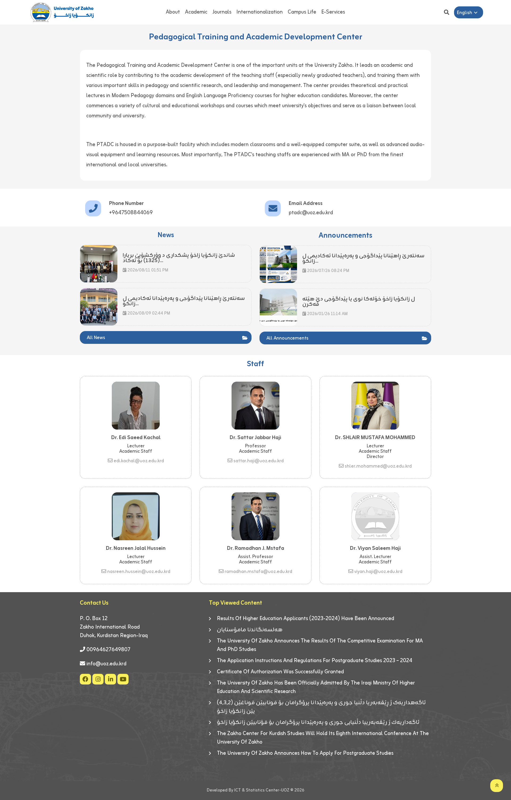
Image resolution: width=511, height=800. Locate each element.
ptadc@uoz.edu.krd (311, 212)
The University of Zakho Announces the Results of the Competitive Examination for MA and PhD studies (320, 645)
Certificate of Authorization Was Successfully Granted (280, 672)
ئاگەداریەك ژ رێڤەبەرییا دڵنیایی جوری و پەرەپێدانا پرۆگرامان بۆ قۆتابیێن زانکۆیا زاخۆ (318, 722)
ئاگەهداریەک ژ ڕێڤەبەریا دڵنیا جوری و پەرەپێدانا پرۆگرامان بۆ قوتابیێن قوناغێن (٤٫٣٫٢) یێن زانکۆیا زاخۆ (321, 707)
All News (96, 338)
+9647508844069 (131, 212)
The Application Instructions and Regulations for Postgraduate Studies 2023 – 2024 (314, 661)
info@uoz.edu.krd (106, 663)
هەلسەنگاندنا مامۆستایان (249, 630)
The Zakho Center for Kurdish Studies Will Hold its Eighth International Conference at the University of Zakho (323, 738)
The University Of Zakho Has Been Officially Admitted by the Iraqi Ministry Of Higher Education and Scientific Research (316, 687)
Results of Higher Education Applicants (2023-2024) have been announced (305, 619)
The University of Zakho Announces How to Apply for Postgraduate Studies (305, 753)
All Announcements (287, 338)
